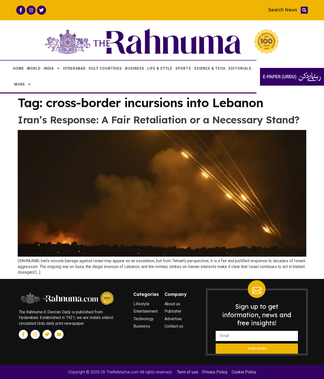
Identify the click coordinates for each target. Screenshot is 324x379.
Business (134, 68)
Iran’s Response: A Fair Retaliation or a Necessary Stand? (159, 119)
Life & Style (159, 68)
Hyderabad (74, 68)
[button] (304, 10)
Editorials (240, 68)
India (49, 68)
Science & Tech (210, 68)
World (33, 68)
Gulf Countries (105, 68)
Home (18, 68)
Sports (183, 68)
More (19, 84)
